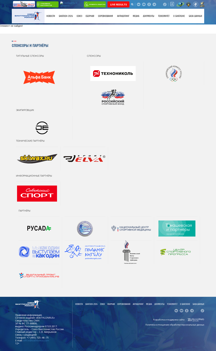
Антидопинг (123, 16)
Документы (148, 16)
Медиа (136, 16)
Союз (79, 16)
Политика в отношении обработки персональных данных (174, 324)
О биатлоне (179, 16)
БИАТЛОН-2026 (66, 16)
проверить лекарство (97, 4)
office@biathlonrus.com (36, 340)
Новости (50, 16)
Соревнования (105, 16)
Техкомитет (163, 16)
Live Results (118, 4)
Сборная (90, 16)
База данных (195, 16)
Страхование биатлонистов (46, 4)
